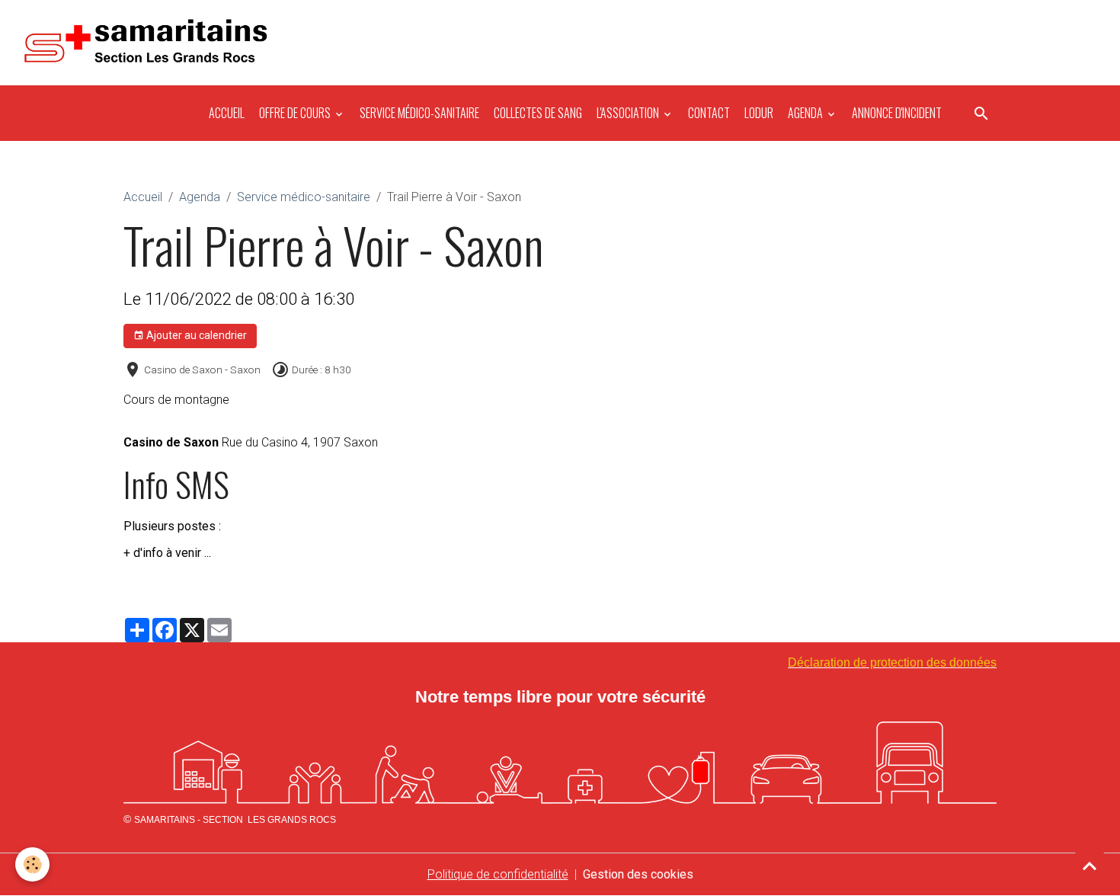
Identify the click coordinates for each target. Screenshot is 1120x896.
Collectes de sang (536, 113)
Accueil (225, 113)
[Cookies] (32, 864)
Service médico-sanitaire (418, 113)
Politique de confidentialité (497, 874)
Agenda (805, 113)
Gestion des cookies (638, 874)
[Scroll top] (1089, 865)
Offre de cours (295, 113)
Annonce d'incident (896, 113)
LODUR (757, 113)
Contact (708, 113)
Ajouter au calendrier (195, 335)
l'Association (627, 113)
